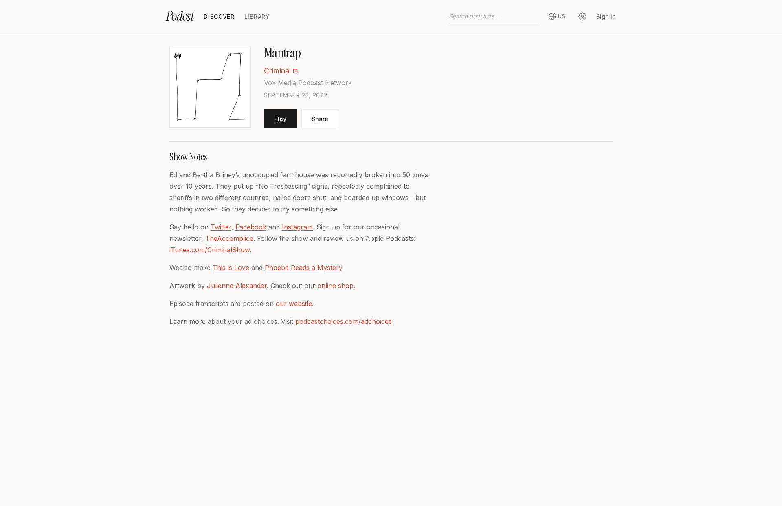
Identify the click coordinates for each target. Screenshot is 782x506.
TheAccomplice (229, 238)
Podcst (180, 16)
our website (294, 303)
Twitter (221, 227)
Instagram (297, 227)
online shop (335, 286)
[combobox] (493, 16)
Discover (219, 16)
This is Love (231, 268)
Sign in (606, 16)
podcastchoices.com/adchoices (343, 321)
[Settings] (582, 16)
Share (320, 118)
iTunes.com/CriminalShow (209, 250)
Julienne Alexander (237, 286)
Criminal (277, 70)
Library (257, 16)
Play (280, 118)
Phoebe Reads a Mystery (303, 268)
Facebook (250, 227)
